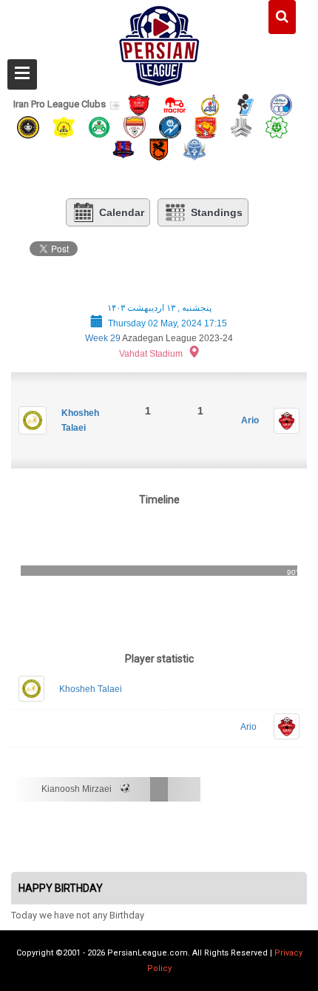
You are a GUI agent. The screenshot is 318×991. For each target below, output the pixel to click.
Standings (217, 212)
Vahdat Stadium (151, 354)
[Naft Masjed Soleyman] (210, 104)
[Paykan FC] (245, 104)
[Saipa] (241, 126)
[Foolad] (135, 126)
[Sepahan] (28, 126)
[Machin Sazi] (276, 126)
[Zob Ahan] (99, 126)
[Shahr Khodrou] (205, 126)
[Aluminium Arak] (194, 149)
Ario (250, 420)
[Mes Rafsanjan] (159, 149)
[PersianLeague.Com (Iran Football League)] (159, 42)
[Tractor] (174, 104)
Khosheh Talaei (90, 689)
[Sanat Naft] (64, 126)
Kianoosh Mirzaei (76, 789)
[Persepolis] (139, 104)
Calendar (121, 212)
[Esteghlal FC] (281, 104)
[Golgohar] (170, 126)
